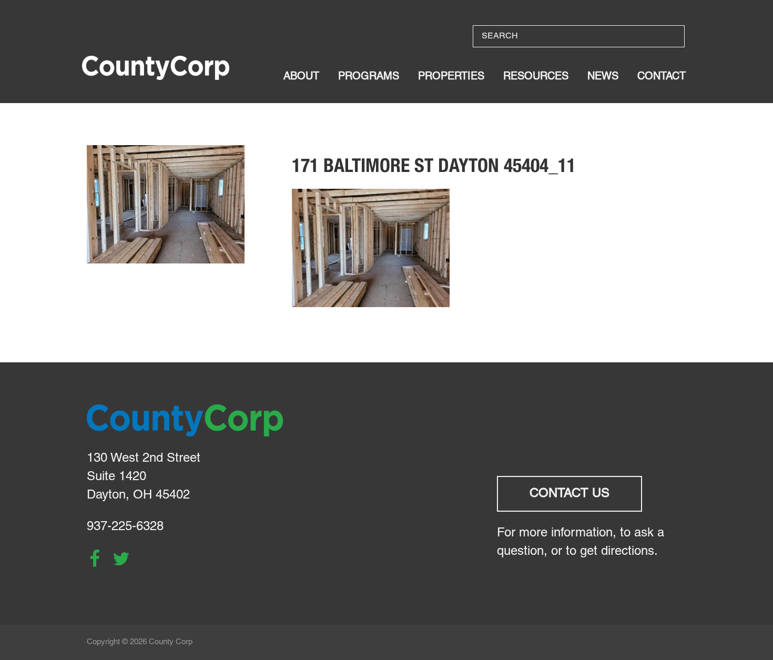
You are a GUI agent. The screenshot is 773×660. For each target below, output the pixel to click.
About (301, 77)
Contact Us (569, 494)
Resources (535, 77)
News (602, 77)
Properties (451, 77)
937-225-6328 (125, 527)
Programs (368, 77)
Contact (661, 77)
